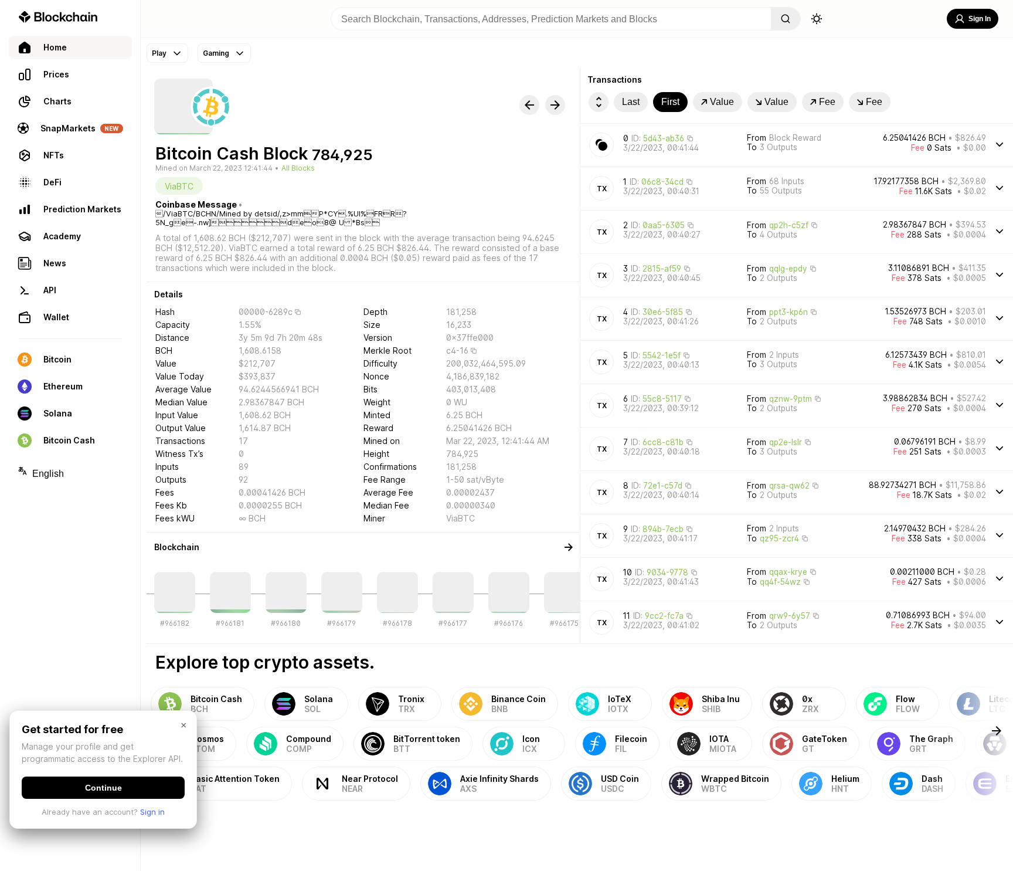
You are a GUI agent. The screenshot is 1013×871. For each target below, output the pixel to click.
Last (631, 102)
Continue (103, 787)
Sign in (152, 811)
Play (159, 53)
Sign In (979, 19)
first (670, 102)
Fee (827, 102)
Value (722, 102)
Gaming (216, 53)
